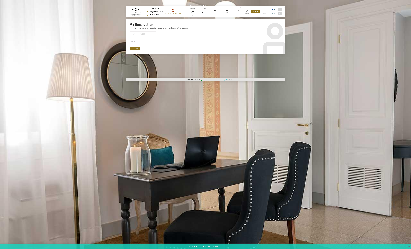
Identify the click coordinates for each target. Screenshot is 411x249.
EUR (273, 13)
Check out (203, 5)
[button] (255, 11)
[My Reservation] (265, 10)
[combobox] (277, 9)
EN (274, 10)
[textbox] (143, 33)
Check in (192, 5)
